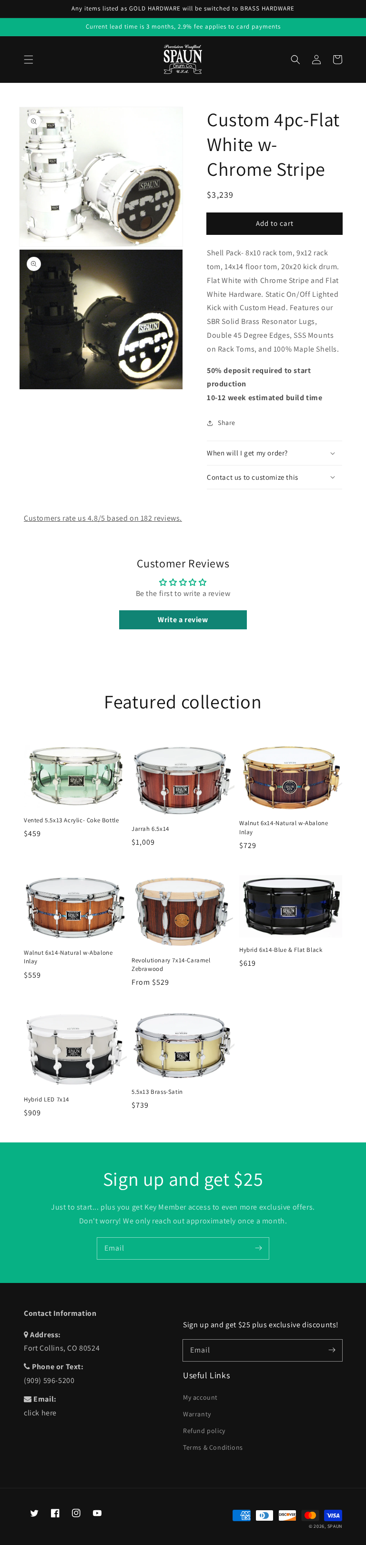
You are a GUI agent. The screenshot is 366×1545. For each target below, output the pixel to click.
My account (200, 1397)
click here (40, 1413)
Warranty (197, 1414)
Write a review (183, 620)
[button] (28, 59)
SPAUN (335, 1526)
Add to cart (275, 223)
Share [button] (226, 422)
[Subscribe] (258, 1248)
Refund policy (204, 1430)
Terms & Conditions (213, 1447)
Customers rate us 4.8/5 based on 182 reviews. (103, 518)
